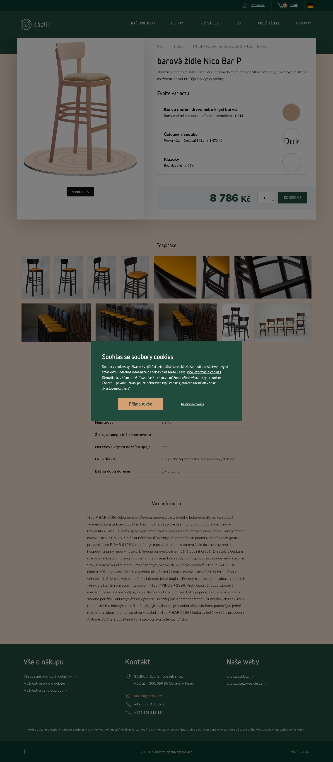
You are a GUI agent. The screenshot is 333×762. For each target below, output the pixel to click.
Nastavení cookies (192, 404)
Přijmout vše (140, 404)
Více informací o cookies (204, 372)
